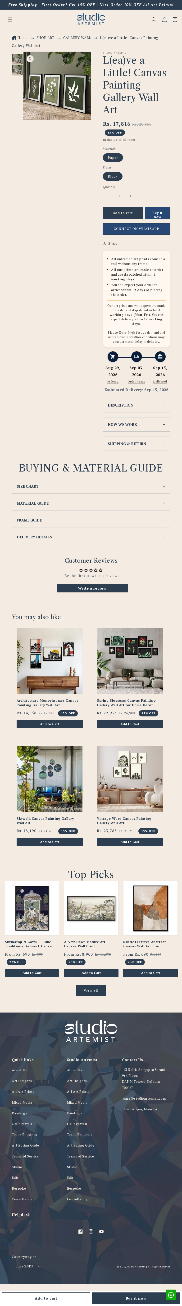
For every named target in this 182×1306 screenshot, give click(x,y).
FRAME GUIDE (29, 520)
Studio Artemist (136, 1266)
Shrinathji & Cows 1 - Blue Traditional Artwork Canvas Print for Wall (29, 944)
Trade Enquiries (24, 1134)
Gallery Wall (22, 1124)
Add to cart (46, 1298)
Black (113, 176)
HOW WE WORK (122, 424)
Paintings (19, 1113)
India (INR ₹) (25, 1266)
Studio (17, 1167)
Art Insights (22, 1080)
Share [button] (113, 243)
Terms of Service (25, 1156)
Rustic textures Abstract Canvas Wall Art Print (144, 944)
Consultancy (22, 1199)
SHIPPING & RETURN (127, 443)
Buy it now (136, 1298)
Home (22, 37)
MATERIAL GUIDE (33, 503)
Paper (113, 157)
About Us (19, 1070)
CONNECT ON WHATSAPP (136, 228)
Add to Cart (49, 724)
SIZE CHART (28, 486)
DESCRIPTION (120, 405)
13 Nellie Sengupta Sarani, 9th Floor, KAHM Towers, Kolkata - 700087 (144, 1078)
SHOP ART (45, 37)
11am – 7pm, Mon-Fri (140, 1109)
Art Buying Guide (25, 1145)
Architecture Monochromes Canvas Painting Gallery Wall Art (47, 702)
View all (91, 990)
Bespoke (19, 1188)
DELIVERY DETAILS (34, 537)
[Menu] (10, 19)
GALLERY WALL (77, 37)
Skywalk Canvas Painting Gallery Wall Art (45, 820)
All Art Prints (23, 1091)
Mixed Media (22, 1102)
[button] (154, 19)
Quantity (109, 187)
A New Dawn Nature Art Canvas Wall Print (85, 944)
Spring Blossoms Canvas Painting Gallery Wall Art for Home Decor (126, 702)
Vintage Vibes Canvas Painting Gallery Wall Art (124, 820)
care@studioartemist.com (144, 1098)
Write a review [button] (92, 588)
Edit (15, 1177)
